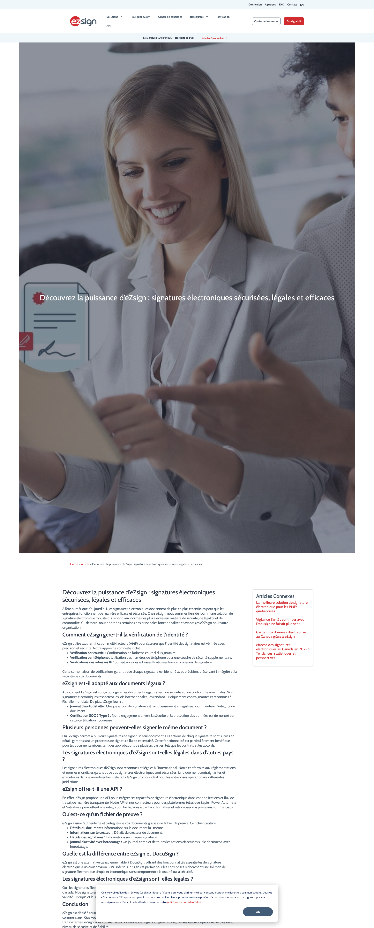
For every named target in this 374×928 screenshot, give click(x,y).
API (109, 25)
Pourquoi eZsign (140, 17)
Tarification (223, 17)
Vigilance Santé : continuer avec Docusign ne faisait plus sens (280, 621)
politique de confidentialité (184, 902)
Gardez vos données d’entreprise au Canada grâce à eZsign (281, 634)
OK (258, 911)
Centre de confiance (170, 17)
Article (85, 564)
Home (74, 564)
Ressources (197, 17)
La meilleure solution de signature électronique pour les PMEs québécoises (282, 606)
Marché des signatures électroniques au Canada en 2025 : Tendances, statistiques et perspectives (282, 651)
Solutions (112, 17)
